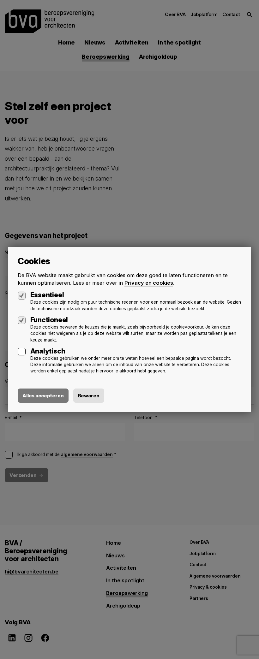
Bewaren (88, 396)
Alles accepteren (43, 396)
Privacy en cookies (148, 283)
